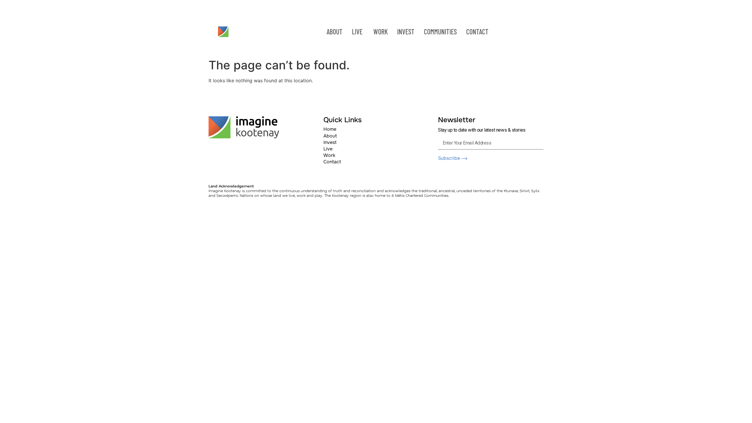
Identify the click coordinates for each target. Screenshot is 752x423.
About (330, 136)
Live (328, 149)
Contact (332, 161)
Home (329, 129)
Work (329, 155)
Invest (330, 142)
